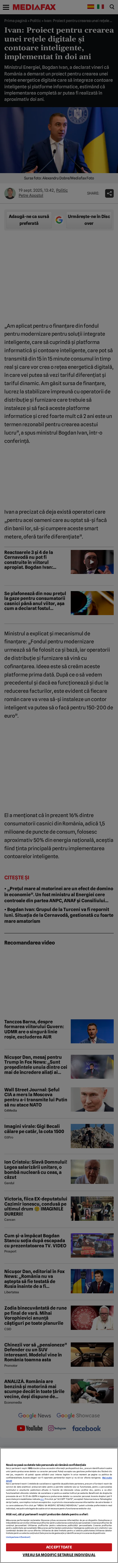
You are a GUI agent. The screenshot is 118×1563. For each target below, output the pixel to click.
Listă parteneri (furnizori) (18, 1537)
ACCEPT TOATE (59, 1547)
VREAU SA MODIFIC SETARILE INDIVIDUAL (59, 1555)
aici (42, 1499)
